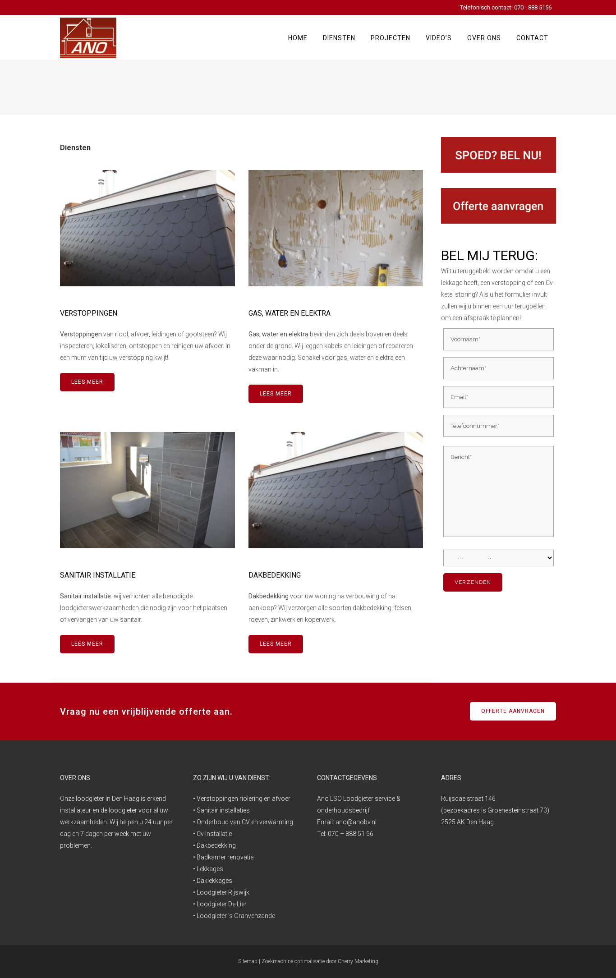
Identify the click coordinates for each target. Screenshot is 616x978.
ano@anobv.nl (356, 822)
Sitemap (247, 961)
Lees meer (87, 382)
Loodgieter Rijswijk (223, 892)
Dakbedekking (216, 845)
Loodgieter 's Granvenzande (236, 915)
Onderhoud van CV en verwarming (245, 822)
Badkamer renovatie (225, 857)
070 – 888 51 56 (350, 833)
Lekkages (210, 868)
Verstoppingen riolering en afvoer (243, 798)
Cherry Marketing (358, 961)
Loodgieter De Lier (222, 904)
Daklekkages (214, 880)
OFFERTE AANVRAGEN (513, 711)
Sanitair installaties (223, 810)
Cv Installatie (214, 833)
